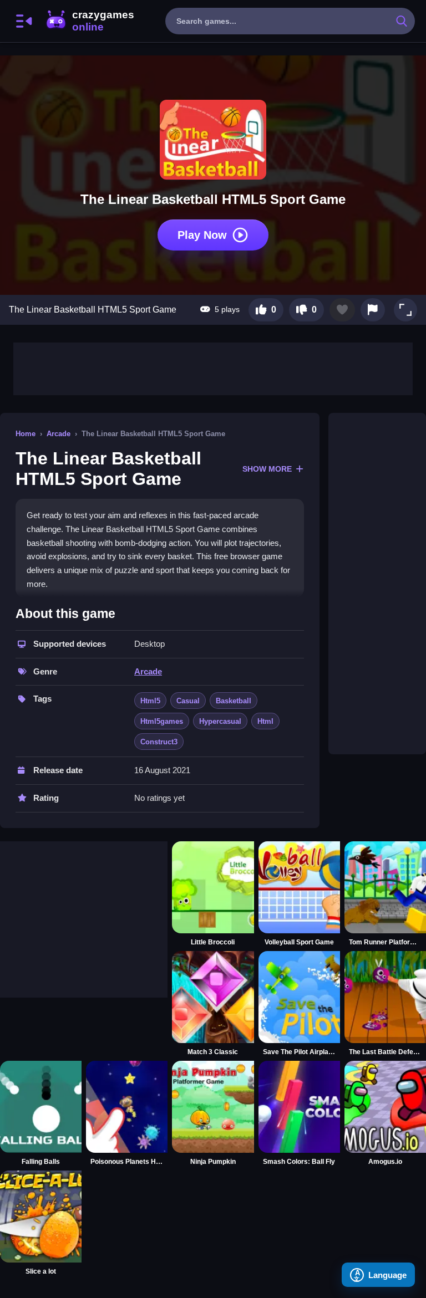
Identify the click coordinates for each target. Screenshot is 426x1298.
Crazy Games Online (89, 21)
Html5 (150, 701)
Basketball (233, 701)
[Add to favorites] (342, 309)
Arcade (58, 434)
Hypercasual (220, 721)
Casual (188, 701)
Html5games (161, 721)
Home (26, 434)
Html (265, 721)
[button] (405, 310)
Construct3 (159, 742)
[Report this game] (373, 309)
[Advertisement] (213, 367)
